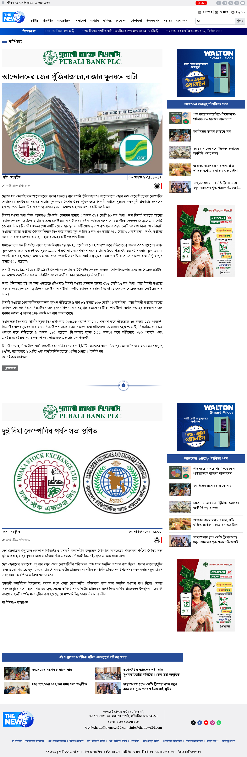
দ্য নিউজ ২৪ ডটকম (69, 752)
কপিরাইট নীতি (151, 741)
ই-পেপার (207, 12)
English (240, 12)
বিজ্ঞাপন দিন (76, 741)
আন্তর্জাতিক (64, 20)
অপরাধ (94, 20)
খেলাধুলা (136, 20)
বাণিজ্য (107, 20)
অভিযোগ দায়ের (194, 741)
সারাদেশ (80, 20)
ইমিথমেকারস (194, 752)
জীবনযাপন (153, 20)
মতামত (168, 20)
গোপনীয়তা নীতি (118, 741)
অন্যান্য (180, 20)
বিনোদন (121, 20)
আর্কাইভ (224, 12)
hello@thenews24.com (112, 727)
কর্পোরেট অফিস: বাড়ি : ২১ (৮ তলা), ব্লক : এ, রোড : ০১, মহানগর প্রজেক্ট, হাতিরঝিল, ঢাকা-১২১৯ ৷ (123, 714)
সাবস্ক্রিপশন (228, 741)
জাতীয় (34, 20)
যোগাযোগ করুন (57, 741)
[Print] (157, 186)
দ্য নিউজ (17, 741)
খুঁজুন (240, 21)
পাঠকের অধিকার (172, 741)
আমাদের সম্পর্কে (34, 741)
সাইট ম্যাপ (212, 741)
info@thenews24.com (146, 727)
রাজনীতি (48, 20)
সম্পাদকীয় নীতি (96, 741)
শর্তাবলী (135, 741)
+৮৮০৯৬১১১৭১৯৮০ (127, 722)
